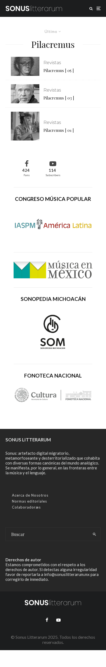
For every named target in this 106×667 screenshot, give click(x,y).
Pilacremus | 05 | (58, 70)
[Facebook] (47, 620)
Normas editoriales (29, 501)
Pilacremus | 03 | (58, 97)
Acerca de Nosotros (30, 495)
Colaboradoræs (26, 507)
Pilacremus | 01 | (58, 130)
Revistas (52, 62)
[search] (94, 534)
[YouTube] (58, 620)
